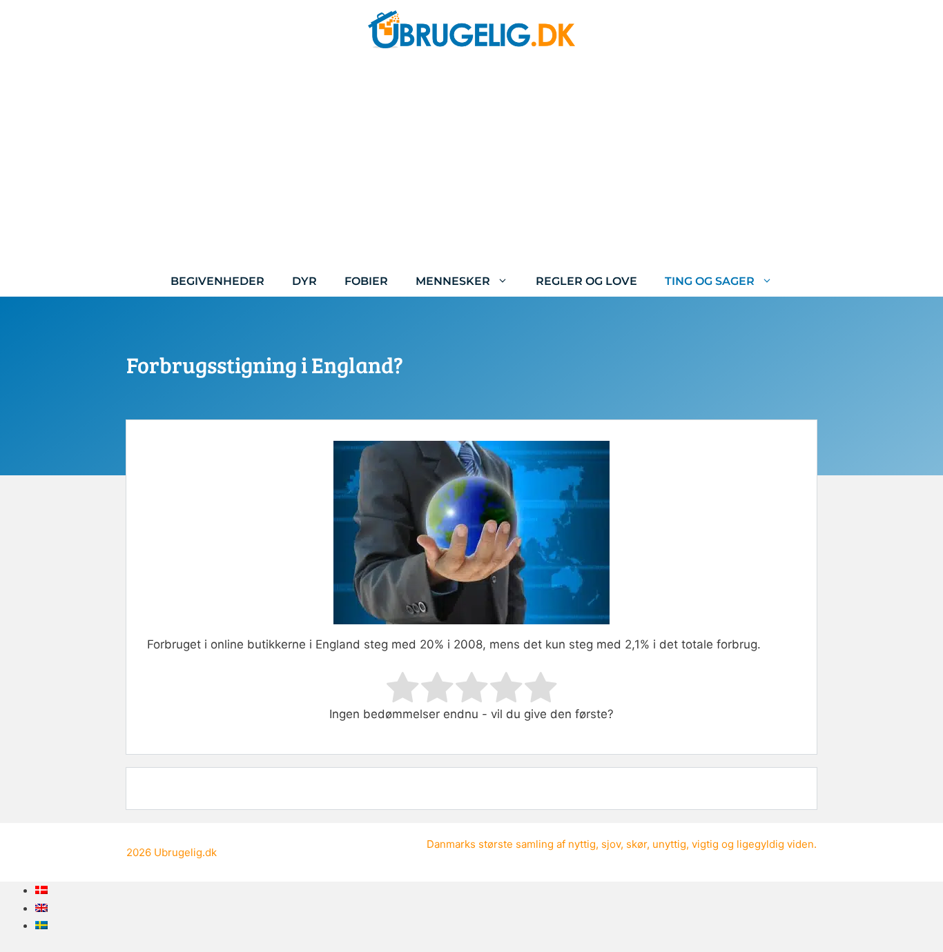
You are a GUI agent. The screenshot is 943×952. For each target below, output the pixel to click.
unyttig (669, 844)
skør (636, 844)
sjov (611, 844)
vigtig (705, 844)
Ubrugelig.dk (185, 852)
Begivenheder (217, 281)
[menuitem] (41, 890)
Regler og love (586, 281)
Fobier (366, 281)
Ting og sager (710, 281)
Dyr (304, 281)
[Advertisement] (471, 162)
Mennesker (453, 281)
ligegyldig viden (775, 844)
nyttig (582, 844)
